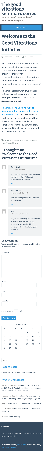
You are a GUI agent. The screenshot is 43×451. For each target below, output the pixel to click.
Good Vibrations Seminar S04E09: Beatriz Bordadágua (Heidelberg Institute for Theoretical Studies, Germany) (21, 388)
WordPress (21, 445)
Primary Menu (21, 27)
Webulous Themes (8, 447)
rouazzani (29, 57)
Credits (6, 427)
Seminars (33, 140)
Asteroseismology (12, 140)
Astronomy (24, 140)
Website (4, 301)
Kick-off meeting (13, 416)
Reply (13, 183)
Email (4, 291)
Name (4, 282)
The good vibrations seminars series (18, 9)
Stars (3, 143)
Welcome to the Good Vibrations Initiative (19, 372)
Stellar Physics (12, 143)
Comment (6, 252)
